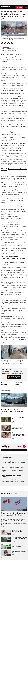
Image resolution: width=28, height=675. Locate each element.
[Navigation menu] (26, 7)
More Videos (4, 558)
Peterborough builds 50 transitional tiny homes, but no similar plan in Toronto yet (13, 15)
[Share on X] (2, 43)
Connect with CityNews (7, 450)
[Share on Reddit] (8, 43)
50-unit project (12, 64)
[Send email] (12, 43)
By (5, 47)
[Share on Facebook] (5, 43)
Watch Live (19, 7)
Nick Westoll (6, 47)
